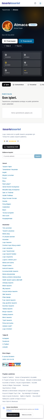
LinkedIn (5, 347)
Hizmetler (5, 239)
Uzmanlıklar (19, 85)
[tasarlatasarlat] (11, 3)
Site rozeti (5, 216)
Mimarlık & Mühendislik (33, 380)
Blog (3, 181)
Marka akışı (6, 234)
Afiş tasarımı (6, 288)
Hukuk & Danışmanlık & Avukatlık (26, 377)
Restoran (26, 385)
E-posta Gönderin (8, 356)
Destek (4, 201)
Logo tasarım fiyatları (9, 254)
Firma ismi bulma (7, 323)
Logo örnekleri (7, 329)
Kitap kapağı (6, 297)
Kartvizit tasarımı (7, 268)
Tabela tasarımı (7, 309)
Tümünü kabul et (13, 415)
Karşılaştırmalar (7, 218)
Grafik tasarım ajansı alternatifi (12, 280)
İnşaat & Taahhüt (8, 377)
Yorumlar (33, 85)
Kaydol (38, 156)
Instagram (5, 338)
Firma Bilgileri (6, 204)
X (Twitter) (5, 344)
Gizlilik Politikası (7, 195)
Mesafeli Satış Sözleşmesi (10, 190)
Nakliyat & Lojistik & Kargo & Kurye (14, 399)
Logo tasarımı (6, 242)
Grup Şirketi (36, 396)
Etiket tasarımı (7, 286)
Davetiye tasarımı (8, 306)
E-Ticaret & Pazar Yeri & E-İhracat (13, 380)
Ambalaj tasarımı (7, 283)
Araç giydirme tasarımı (9, 303)
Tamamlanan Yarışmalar (10, 169)
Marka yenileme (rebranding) (11, 277)
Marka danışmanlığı (8, 274)
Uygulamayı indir (12, 147)
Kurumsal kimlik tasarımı (10, 271)
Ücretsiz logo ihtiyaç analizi (11, 245)
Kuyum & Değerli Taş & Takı (11, 393)
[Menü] (40, 3)
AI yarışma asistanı (8, 237)
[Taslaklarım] (35, 3)
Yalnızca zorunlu (27, 415)
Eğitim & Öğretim (25, 396)
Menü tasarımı (7, 317)
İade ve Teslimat (7, 192)
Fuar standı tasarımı (9, 300)
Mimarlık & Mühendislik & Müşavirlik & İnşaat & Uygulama (20, 391)
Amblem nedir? (7, 326)
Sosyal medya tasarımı (9, 291)
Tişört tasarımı (7, 320)
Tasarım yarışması (8, 231)
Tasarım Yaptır (7, 167)
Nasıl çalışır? (6, 184)
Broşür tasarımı (7, 312)
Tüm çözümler (7, 228)
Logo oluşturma (7, 257)
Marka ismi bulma (8, 263)
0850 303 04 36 (8, 359)
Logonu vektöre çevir (9, 260)
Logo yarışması (7, 248)
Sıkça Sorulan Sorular (9, 198)
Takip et (8, 46)
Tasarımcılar (6, 10)
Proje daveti (27, 41)
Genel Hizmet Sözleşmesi (10, 187)
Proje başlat (11, 41)
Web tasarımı (6, 294)
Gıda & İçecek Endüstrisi (10, 396)
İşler (7, 85)
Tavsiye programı (8, 213)
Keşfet (4, 172)
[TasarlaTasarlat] (11, 129)
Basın (4, 210)
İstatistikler (6, 207)
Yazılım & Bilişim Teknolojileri (11, 385)
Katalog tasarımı (7, 314)
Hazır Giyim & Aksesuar (10, 401)
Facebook (5, 341)
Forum (4, 178)
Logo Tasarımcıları (8, 251)
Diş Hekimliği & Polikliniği (30, 393)
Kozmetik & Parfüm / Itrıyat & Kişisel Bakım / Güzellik (19, 383)
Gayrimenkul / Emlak (9, 388)
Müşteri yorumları (8, 175)
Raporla (19, 46)
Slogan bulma (6, 265)
